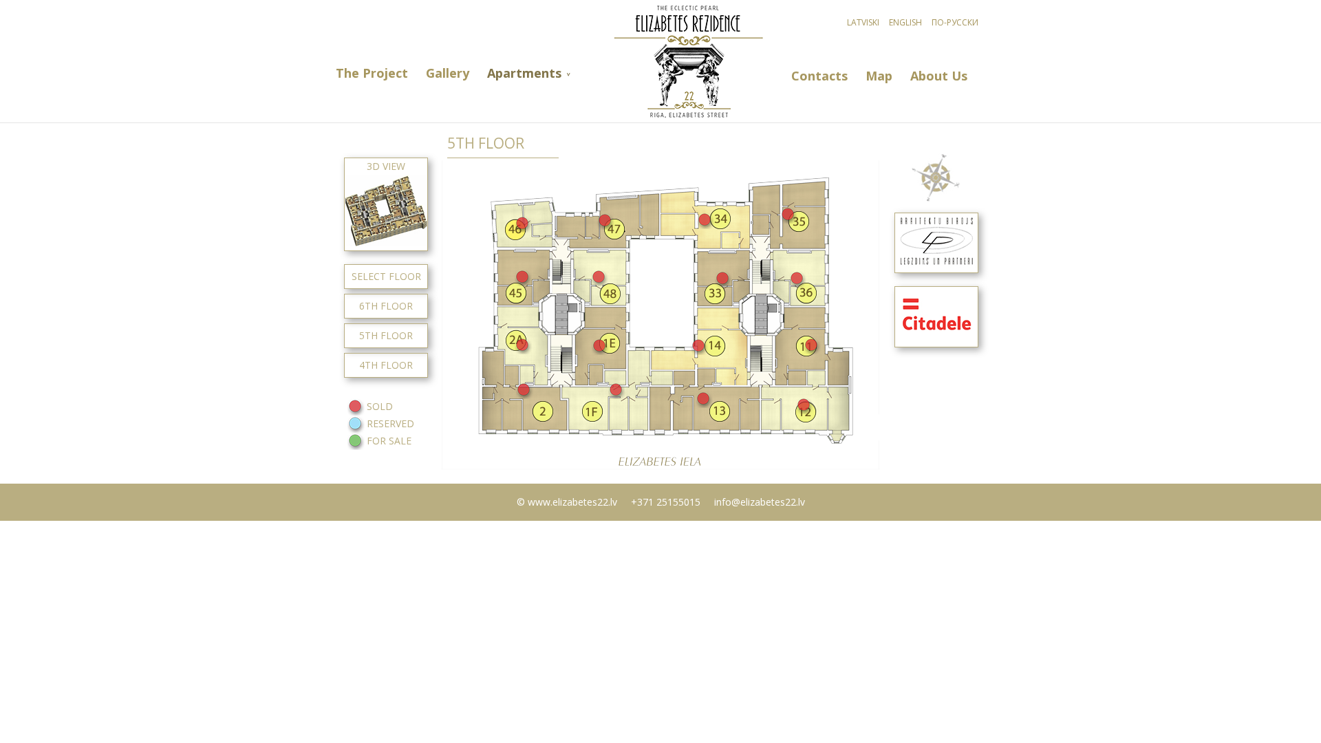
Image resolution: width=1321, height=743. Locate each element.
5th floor (386, 335)
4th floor (386, 365)
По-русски (955, 22)
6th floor (386, 305)
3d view (386, 166)
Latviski (863, 22)
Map (879, 76)
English (905, 22)
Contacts (819, 76)
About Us (938, 76)
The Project (372, 73)
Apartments (524, 73)
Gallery (447, 73)
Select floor (386, 276)
